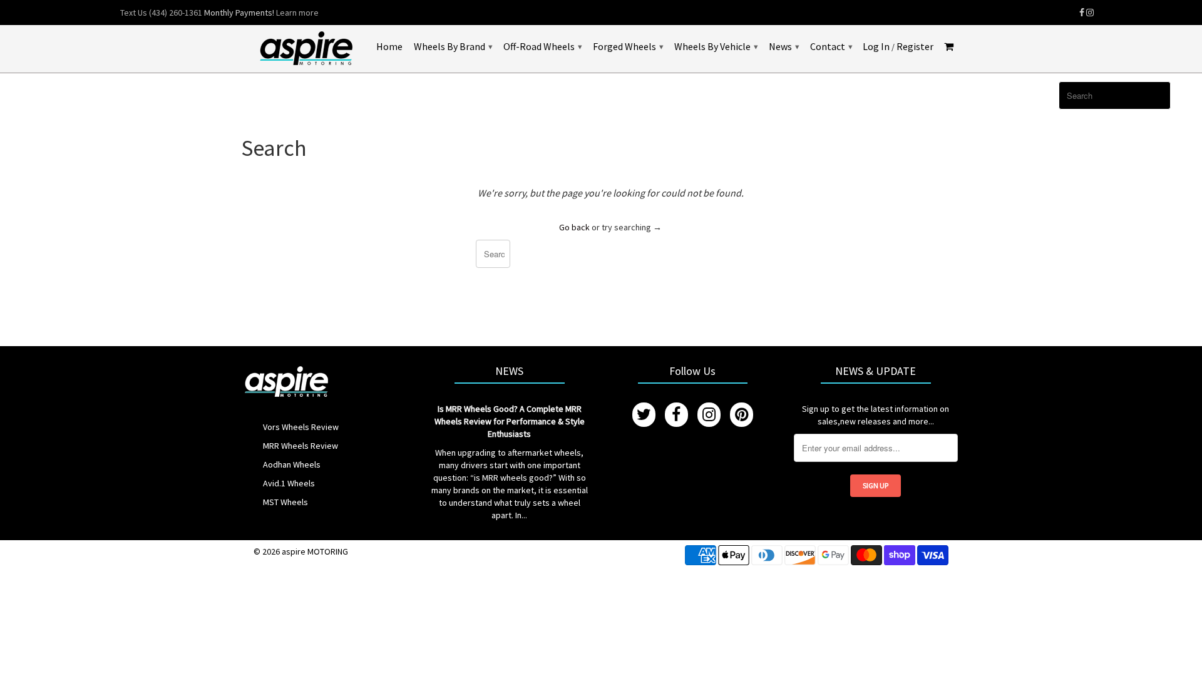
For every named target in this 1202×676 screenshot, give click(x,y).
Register (914, 47)
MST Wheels (285, 502)
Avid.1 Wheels (289, 483)
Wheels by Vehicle (716, 46)
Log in (876, 47)
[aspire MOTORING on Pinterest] (741, 414)
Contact (831, 46)
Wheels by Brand (453, 46)
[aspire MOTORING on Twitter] (643, 414)
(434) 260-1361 (175, 12)
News (784, 46)
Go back (574, 227)
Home (389, 47)
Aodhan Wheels (292, 464)
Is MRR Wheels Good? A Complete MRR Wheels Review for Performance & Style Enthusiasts (509, 421)
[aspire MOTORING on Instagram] (1090, 12)
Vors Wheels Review (301, 427)
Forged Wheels (628, 46)
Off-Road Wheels (542, 46)
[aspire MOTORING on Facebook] (1081, 12)
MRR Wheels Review (300, 445)
